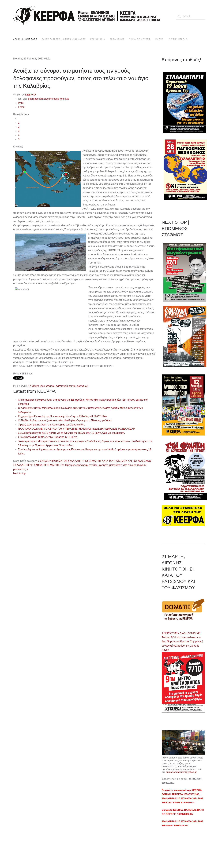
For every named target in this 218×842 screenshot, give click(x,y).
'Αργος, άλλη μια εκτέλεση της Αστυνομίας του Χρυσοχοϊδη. (51, 424)
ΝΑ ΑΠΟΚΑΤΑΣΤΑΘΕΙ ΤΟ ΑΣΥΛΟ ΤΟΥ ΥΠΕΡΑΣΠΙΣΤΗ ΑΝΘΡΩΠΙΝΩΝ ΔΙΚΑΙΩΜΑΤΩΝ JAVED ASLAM (76, 428)
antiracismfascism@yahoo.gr (181, 772)
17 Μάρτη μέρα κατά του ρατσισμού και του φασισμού (58, 386)
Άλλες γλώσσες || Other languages (64, 39)
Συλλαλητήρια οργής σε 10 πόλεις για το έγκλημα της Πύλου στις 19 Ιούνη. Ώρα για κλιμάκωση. (71, 433)
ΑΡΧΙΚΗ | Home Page (25, 39)
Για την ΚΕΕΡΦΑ (178, 39)
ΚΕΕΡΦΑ (30, 94)
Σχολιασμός (117, 39)
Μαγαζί (159, 39)
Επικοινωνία (97, 39)
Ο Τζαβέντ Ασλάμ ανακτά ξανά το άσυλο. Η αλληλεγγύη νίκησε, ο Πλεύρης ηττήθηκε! (65, 420)
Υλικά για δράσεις (140, 39)
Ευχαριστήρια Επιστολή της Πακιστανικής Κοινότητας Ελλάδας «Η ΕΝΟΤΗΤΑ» (62, 416)
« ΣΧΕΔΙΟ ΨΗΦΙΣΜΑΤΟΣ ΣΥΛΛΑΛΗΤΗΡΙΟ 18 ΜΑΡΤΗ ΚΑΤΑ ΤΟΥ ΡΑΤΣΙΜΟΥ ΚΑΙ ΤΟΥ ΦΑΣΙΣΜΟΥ (94, 461)
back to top (19, 473)
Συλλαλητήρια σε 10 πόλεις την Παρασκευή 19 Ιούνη (47, 437)
